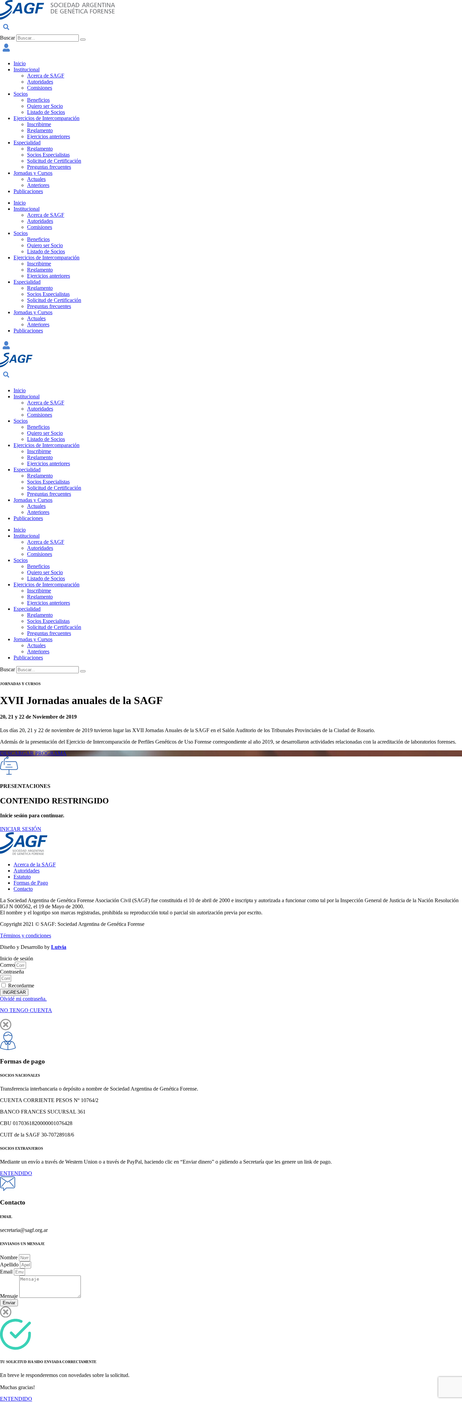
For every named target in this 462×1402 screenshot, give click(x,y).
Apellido (10, 1264)
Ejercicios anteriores (48, 136)
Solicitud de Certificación (54, 161)
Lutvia (58, 947)
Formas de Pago (31, 883)
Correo (7, 965)
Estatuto (22, 877)
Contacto (23, 889)
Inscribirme (39, 124)
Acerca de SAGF (45, 75)
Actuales (36, 179)
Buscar (7, 38)
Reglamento (40, 130)
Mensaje (9, 1296)
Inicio (20, 63)
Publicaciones (28, 191)
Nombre (9, 1257)
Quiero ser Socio (45, 106)
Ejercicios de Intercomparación (46, 118)
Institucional (27, 69)
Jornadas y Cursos (33, 173)
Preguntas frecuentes (49, 167)
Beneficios (38, 100)
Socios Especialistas (48, 155)
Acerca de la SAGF (35, 864)
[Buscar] (83, 40)
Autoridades (40, 82)
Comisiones (39, 88)
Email (7, 1272)
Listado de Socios (46, 112)
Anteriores (38, 185)
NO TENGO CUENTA (26, 1010)
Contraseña (12, 972)
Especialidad (27, 142)
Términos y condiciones (25, 935)
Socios (21, 94)
